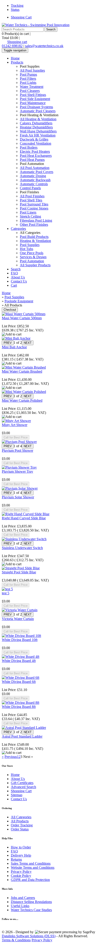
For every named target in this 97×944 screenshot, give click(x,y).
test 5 (5, 593)
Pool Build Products (34, 237)
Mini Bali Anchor (14, 347)
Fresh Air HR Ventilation (37, 135)
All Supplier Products (35, 265)
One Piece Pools (31, 253)
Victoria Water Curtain (18, 619)
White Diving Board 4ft (19, 661)
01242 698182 (12, 46)
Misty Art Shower (14, 425)
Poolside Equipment (19, 301)
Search (16, 269)
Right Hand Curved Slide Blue (24, 518)
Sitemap (16, 795)
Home (15, 58)
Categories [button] (18, 228)
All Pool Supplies (32, 70)
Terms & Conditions (16, 940)
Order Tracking (22, 825)
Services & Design (33, 257)
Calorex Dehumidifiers (36, 123)
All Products (20, 821)
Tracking (17, 5)
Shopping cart (17, 42)
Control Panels (30, 188)
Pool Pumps (28, 74)
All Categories (21, 817)
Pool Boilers (28, 147)
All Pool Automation (34, 168)
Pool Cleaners (30, 91)
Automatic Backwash (35, 180)
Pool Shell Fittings (33, 95)
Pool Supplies (29, 245)
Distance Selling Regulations (31, 902)
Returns (16, 859)
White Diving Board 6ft (19, 682)
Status (15, 9)
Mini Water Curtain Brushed (22, 371)
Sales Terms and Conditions (31, 863)
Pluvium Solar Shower (18, 497)
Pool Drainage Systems (36, 107)
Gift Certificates (22, 783)
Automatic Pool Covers (36, 172)
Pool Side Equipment (35, 99)
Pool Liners (28, 212)
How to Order (21, 847)
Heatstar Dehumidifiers (36, 127)
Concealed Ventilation (35, 143)
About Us (18, 277)
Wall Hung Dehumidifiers (38, 131)
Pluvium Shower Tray (17, 471)
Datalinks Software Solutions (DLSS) (28, 936)
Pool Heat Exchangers (36, 155)
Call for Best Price (16, 437)
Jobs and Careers (23, 898)
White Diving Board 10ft (19, 640)
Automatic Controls (34, 184)
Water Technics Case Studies (31, 910)
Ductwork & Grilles (34, 139)
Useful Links (20, 906)
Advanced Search (23, 787)
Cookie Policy (21, 876)
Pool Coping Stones (34, 208)
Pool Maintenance (33, 103)
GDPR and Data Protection (30, 880)
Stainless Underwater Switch (22, 548)
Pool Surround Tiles (34, 204)
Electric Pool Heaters (35, 151)
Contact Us (19, 281)
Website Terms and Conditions (32, 867)
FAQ (14, 273)
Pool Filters (28, 78)
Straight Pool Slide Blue (19, 572)
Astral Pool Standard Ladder (22, 736)
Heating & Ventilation (35, 241)
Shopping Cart (21, 17)
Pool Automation (32, 261)
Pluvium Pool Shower (17, 450)
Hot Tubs (26, 249)
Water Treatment (31, 87)
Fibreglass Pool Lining (36, 220)
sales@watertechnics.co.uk (44, 46)
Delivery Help (21, 855)
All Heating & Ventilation (38, 119)
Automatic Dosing (33, 176)
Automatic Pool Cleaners (37, 111)
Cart (14, 285)
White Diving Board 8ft (19, 707)
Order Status (20, 829)
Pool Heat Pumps (32, 160)
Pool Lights (28, 82)
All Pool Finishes (32, 196)
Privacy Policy (21, 871)
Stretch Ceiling (30, 216)
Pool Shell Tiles (31, 200)
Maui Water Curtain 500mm (22, 318)
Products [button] (17, 62)
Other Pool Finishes (34, 224)
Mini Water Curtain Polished (22, 400)
